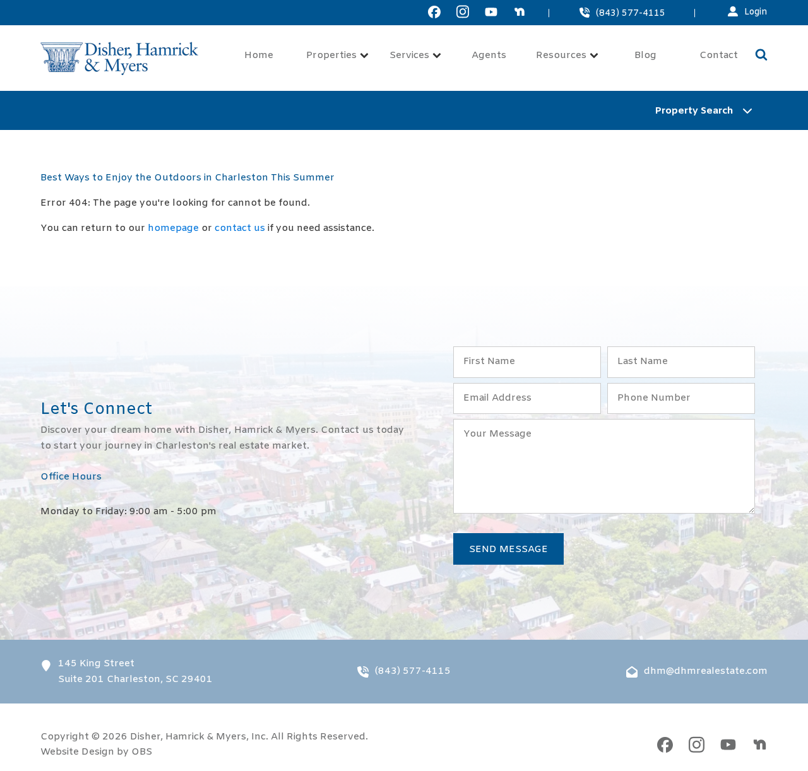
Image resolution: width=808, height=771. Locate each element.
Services (409, 56)
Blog (645, 56)
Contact (718, 56)
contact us (240, 228)
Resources (561, 56)
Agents (489, 56)
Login (756, 12)
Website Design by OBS (96, 752)
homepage (173, 228)
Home (258, 56)
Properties (331, 56)
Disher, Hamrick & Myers (188, 737)
